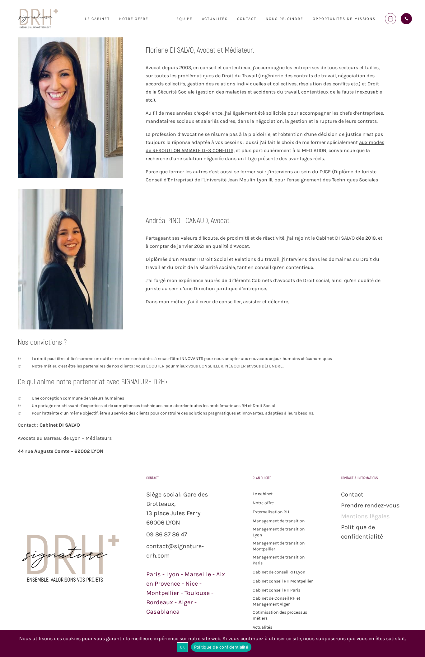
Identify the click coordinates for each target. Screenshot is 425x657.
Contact (246, 19)
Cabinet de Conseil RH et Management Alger (276, 601)
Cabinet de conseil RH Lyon (279, 572)
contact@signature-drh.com (175, 551)
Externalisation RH (271, 512)
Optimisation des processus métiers (280, 615)
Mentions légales (365, 516)
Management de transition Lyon (279, 532)
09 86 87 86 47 (166, 534)
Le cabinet (97, 19)
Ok (182, 647)
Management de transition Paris (279, 560)
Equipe (184, 19)
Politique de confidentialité (362, 532)
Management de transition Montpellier (279, 546)
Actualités (215, 19)
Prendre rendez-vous (370, 505)
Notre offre (263, 503)
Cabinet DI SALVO (60, 425)
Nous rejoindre (284, 19)
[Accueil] (38, 28)
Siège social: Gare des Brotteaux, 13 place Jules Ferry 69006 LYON (177, 508)
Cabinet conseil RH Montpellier (283, 581)
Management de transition (279, 521)
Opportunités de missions (344, 19)
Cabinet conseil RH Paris (276, 590)
